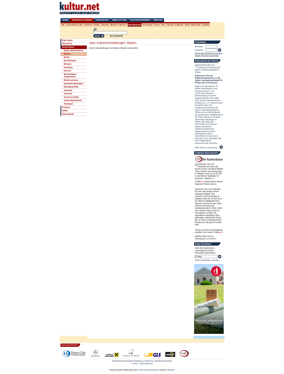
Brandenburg (70, 60)
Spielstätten (119, 20)
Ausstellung (71, 25)
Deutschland (68, 47)
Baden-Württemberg (73, 50)
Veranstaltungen (82, 20)
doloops (171, 370)
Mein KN (158, 20)
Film (81, 25)
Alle (63, 25)
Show (187, 25)
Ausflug (205, 25)
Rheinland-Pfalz (71, 87)
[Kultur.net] (79, 14)
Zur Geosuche (116, 36)
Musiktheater (135, 25)
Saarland (68, 90)
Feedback (138, 361)
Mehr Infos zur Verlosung (206, 148)
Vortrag (169, 25)
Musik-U (123, 25)
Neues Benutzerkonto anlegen (208, 53)
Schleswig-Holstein (73, 100)
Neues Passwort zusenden (207, 55)
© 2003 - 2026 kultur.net (142, 363)
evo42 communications (148, 370)
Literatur (105, 25)
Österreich (67, 43)
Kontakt (128, 361)
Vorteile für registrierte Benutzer (158, 361)
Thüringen (68, 104)
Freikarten (102, 20)
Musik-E (114, 25)
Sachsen (68, 94)
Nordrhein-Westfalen (73, 83)
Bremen (67, 64)
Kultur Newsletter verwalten (207, 260)
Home (65, 20)
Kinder (97, 25)
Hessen (67, 71)
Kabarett (88, 25)
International (68, 114)
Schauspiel (147, 25)
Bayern (67, 54)
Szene (157, 25)
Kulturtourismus (140, 20)
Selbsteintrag (118, 361)
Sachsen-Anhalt (71, 97)
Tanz (163, 25)
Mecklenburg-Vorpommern (70, 75)
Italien (65, 110)
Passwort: (199, 50)
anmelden (211, 239)
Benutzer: (199, 46)
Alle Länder (67, 40)
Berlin (66, 57)
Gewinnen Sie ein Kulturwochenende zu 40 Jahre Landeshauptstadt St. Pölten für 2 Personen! (209, 79)
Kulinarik (179, 25)
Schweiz (66, 107)
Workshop (196, 25)
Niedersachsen (71, 80)
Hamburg (68, 67)
